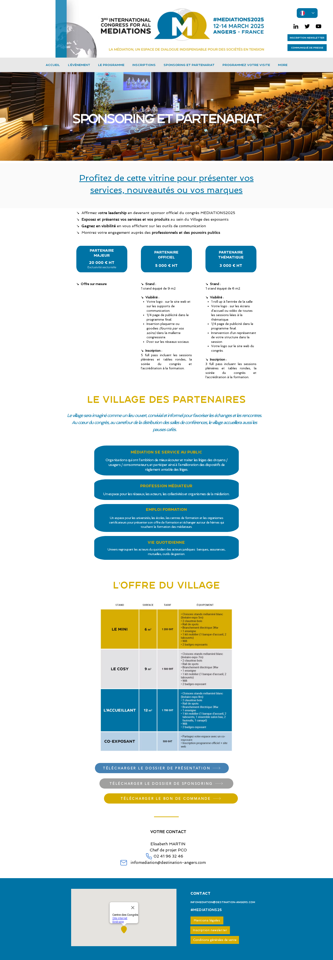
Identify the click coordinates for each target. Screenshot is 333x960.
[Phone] (149, 856)
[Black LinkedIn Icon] (295, 26)
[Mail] (123, 862)
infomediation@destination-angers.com (168, 862)
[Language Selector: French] (307, 13)
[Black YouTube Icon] (318, 26)
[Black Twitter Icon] (307, 26)
